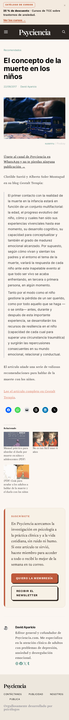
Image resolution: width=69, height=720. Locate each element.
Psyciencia (34, 32)
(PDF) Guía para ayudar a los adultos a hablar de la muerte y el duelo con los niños (16, 486)
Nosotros (56, 694)
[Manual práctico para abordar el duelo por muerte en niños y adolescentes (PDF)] (16, 439)
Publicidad (36, 694)
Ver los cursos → (14, 20)
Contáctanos (13, 694)
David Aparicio (28, 86)
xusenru (49, 143)
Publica (15, 699)
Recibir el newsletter (27, 593)
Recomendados (12, 50)
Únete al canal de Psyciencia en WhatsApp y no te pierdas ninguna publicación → (29, 161)
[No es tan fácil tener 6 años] (45, 439)
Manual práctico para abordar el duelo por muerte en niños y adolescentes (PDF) (16, 453)
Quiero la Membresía (34, 578)
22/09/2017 (10, 86)
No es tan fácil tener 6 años (45, 450)
